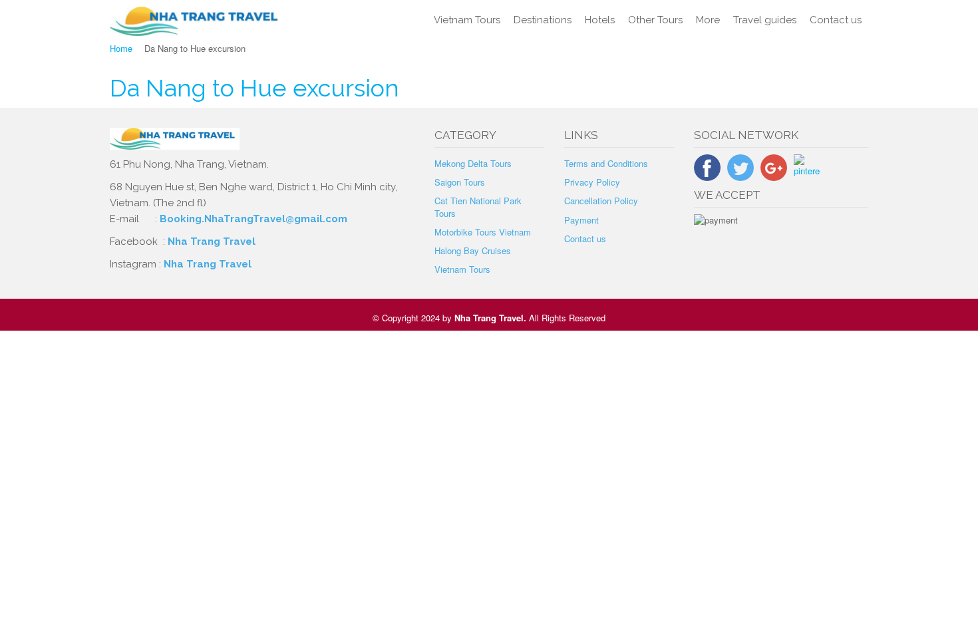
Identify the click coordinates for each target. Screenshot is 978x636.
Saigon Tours (459, 182)
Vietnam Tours (467, 20)
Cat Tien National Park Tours (478, 206)
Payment (581, 220)
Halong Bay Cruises (472, 250)
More (708, 20)
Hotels (600, 20)
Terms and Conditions (606, 163)
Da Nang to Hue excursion (254, 88)
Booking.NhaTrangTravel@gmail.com (253, 219)
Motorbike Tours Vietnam (482, 232)
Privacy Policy (592, 182)
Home (121, 48)
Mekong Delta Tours (473, 163)
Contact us (836, 20)
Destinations (542, 20)
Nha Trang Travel (213, 241)
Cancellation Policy (601, 200)
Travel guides (764, 20)
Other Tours (655, 20)
